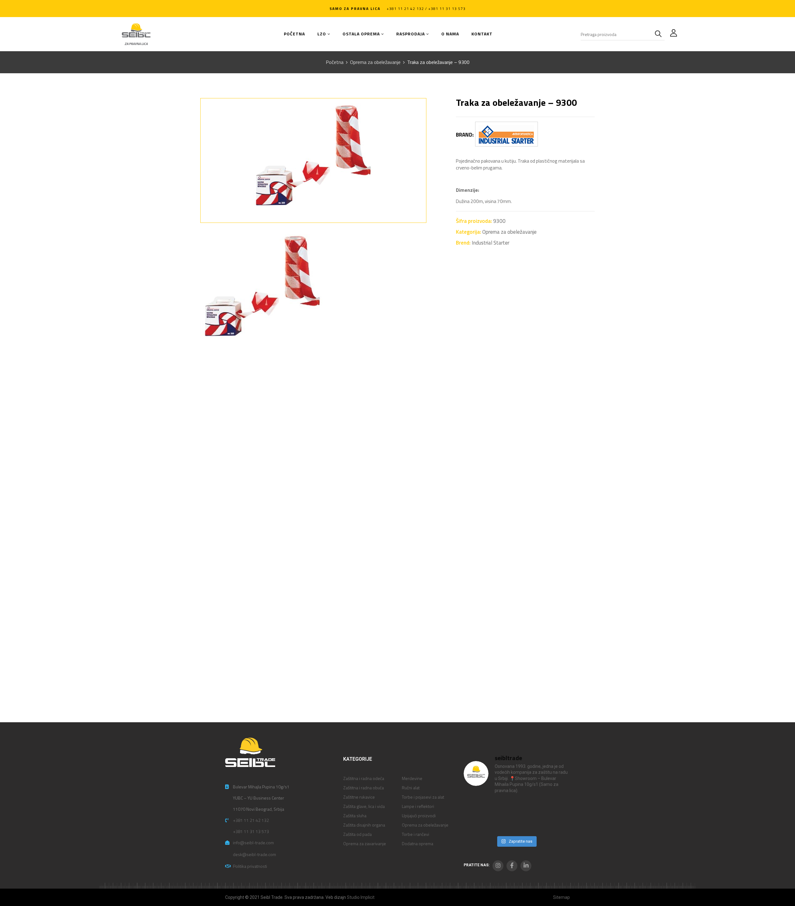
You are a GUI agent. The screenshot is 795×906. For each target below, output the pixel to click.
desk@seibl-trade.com (254, 854)
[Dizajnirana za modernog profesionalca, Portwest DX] (476, 824)
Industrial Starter (490, 243)
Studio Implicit (361, 897)
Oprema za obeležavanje (375, 62)
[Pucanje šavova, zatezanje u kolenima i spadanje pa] (530, 807)
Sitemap (561, 897)
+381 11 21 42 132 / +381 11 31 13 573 (426, 8)
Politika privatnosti (250, 866)
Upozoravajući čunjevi (203, 533)
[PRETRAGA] (660, 34)
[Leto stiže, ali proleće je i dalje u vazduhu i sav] (503, 807)
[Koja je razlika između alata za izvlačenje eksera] (476, 807)
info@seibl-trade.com (253, 842)
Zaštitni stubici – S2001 (373, 533)
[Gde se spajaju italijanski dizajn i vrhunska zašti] (503, 824)
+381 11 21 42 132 (251, 820)
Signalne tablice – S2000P (42, 683)
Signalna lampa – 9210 (37, 533)
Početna (334, 62)
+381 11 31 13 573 (251, 831)
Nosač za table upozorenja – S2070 (554, 533)
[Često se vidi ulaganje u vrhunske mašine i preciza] (557, 807)
